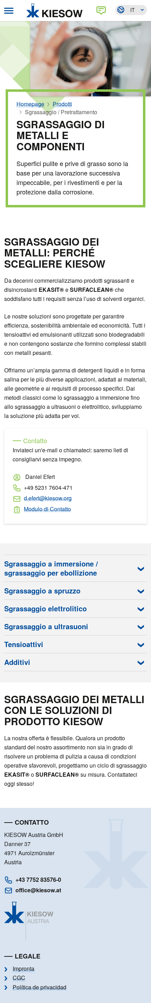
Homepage (30, 104)
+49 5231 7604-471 (48, 487)
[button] (75, 568)
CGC (19, 978)
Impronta (23, 969)
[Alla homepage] (56, 11)
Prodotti (62, 104)
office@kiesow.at (38, 890)
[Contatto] (103, 10)
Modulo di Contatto (47, 509)
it (132, 9)
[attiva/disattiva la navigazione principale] (9, 11)
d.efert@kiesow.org (48, 498)
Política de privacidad (39, 987)
